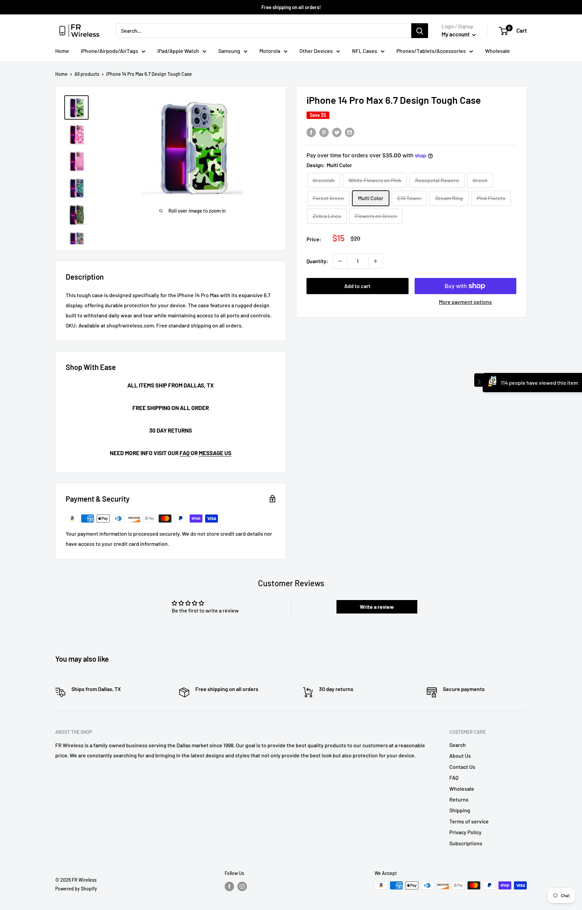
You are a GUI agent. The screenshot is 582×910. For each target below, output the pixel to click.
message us (215, 452)
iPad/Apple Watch (178, 51)
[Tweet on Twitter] (337, 132)
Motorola (269, 51)
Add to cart (357, 286)
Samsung (229, 51)
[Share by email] (349, 132)
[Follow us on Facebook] (229, 886)
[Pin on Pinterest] (324, 132)
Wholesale (497, 51)
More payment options (465, 302)
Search (457, 745)
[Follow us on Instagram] (242, 886)
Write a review (377, 606)
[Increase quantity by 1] (375, 261)
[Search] (419, 30)
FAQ (185, 452)
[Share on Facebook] (311, 132)
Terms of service (469, 821)
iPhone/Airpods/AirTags (109, 51)
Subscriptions (465, 843)
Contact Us (462, 766)
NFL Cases (364, 51)
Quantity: (317, 261)
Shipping (459, 810)
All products (86, 74)
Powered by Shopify (76, 888)
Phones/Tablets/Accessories (431, 51)
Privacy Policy (465, 832)
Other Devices (316, 51)
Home (62, 51)
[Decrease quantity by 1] (340, 261)
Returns (458, 799)
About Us (460, 755)
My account (456, 34)
